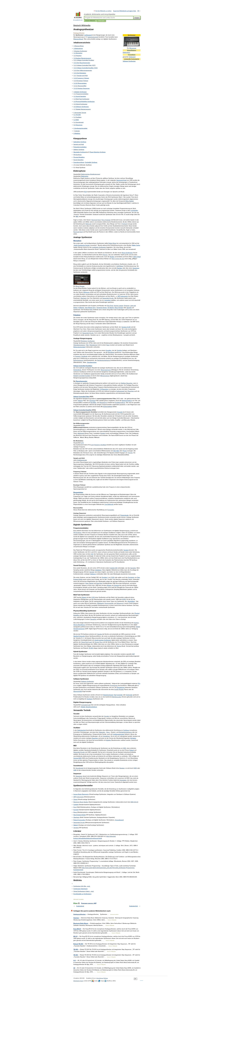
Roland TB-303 (78, 944)
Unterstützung (99, 978)
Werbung (105, 978)
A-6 (74, 960)
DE (138, 11)
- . (83, 891)
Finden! (137, 18)
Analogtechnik (133, 906)
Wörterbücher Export (78, 980)
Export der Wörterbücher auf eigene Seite (124, 11)
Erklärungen (101, 20)
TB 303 (75, 955)
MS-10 (75, 936)
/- (104, 389)
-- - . (81, 886)
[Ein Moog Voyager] (81, 284)
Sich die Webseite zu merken (103, 11)
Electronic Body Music (80, 923)
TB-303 (75, 949)
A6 (74, 968)
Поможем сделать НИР (88, 903)
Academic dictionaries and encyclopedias (99, 14)
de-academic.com (78, 20)
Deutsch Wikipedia (90, 20)
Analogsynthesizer (79, 914)
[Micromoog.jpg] (131, 46)
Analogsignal (80, 906)
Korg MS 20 (77, 929)
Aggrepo (76, 918)
